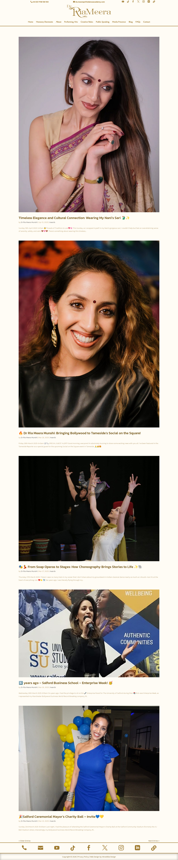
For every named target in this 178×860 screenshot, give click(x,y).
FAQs (138, 22)
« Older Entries (24, 840)
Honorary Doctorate (44, 22)
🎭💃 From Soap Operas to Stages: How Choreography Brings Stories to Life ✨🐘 (80, 566)
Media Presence (119, 22)
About (58, 22)
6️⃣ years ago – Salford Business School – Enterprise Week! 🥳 (66, 682)
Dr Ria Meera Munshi (29, 222)
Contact (146, 22)
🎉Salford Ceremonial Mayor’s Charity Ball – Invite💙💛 (61, 816)
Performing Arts (71, 22)
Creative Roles (87, 22)
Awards (52, 222)
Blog (131, 22)
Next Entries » (153, 840)
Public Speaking (102, 22)
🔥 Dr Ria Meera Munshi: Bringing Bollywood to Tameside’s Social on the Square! (80, 433)
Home (30, 22)
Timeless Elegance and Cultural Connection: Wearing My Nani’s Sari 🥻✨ (74, 217)
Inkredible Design (109, 856)
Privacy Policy (83, 856)
